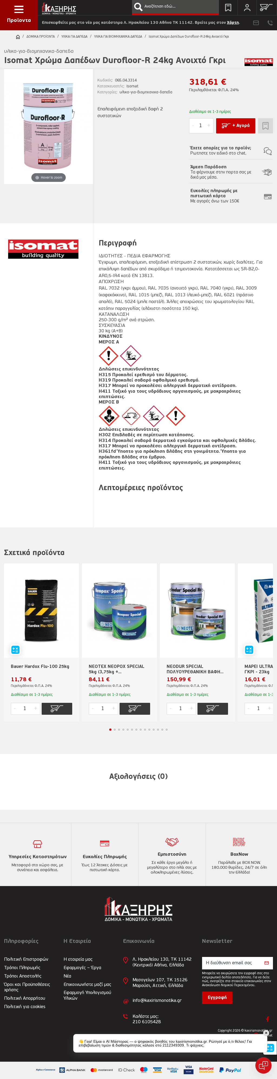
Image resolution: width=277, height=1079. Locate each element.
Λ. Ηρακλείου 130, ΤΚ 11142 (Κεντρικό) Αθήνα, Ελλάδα (162, 962)
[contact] (256, 22)
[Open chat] (263, 1065)
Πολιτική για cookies (24, 1007)
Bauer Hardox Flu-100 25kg (40, 667)
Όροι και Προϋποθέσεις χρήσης (27, 987)
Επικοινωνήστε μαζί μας (87, 984)
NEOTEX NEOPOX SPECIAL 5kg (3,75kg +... (116, 669)
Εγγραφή (217, 998)
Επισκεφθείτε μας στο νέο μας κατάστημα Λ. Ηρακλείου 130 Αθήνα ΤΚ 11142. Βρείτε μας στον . (141, 23)
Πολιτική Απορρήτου (24, 998)
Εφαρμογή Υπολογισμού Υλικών (87, 996)
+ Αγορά (241, 126)
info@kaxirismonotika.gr (157, 1000)
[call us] (270, 22)
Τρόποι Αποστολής (22, 976)
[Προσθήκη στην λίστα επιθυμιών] (265, 125)
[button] (138, 7)
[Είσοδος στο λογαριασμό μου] (247, 7)
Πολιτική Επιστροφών (26, 959)
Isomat (132, 86)
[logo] (59, 7)
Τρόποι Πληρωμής (22, 968)
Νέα (67, 976)
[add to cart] (57, 709)
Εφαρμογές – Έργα (82, 968)
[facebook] (267, 1019)
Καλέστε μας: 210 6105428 (147, 1019)
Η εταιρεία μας (78, 959)
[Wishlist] (228, 7)
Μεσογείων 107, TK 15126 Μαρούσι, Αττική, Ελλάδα (160, 983)
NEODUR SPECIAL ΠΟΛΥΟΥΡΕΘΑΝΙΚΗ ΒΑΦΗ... (195, 669)
